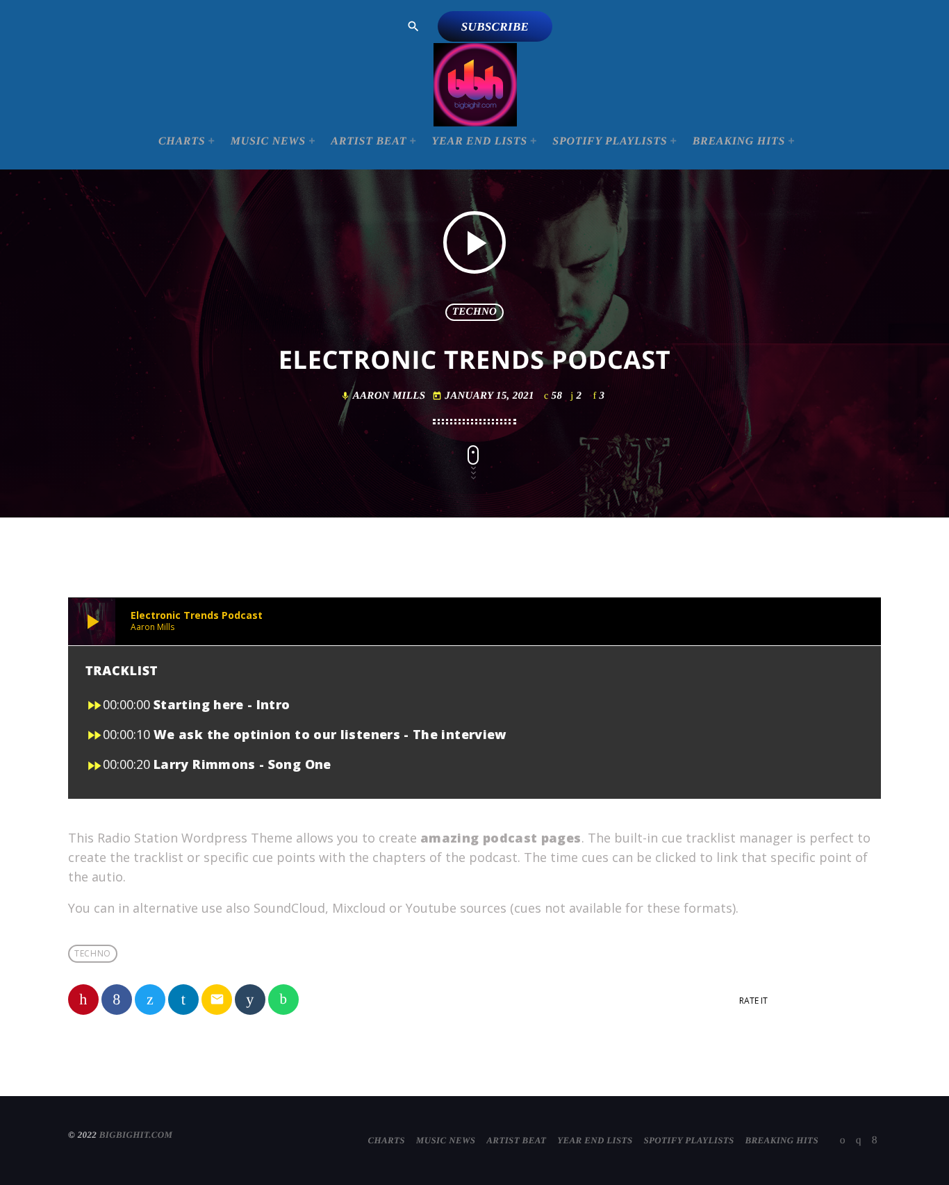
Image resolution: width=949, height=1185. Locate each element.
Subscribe (495, 26)
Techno (474, 311)
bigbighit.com (136, 1134)
